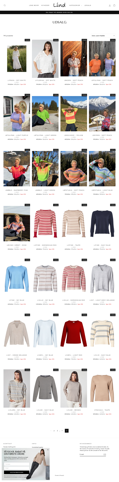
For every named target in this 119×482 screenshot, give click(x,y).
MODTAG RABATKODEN (16, 472)
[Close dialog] (48, 450)
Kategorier (75, 5)
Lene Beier (34, 5)
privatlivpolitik (26, 477)
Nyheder (45, 5)
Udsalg (88, 5)
